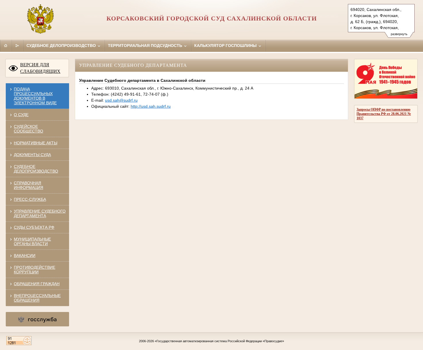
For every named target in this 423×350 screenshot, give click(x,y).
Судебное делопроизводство (61, 45)
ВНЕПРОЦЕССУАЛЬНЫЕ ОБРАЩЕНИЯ (37, 297)
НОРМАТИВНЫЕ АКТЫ (35, 143)
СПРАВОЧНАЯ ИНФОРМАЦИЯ (28, 185)
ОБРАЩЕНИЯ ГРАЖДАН (37, 283)
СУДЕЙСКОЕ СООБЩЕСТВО (28, 128)
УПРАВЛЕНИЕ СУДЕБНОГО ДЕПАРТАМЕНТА (40, 213)
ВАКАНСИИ (24, 255)
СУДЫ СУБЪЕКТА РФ (34, 227)
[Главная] (6, 45)
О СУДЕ (21, 114)
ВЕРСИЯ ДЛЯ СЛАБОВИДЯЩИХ (40, 68)
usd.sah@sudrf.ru (121, 100)
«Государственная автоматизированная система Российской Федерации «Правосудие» (219, 341)
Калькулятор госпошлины (226, 45)
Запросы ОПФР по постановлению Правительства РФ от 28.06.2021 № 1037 (384, 113)
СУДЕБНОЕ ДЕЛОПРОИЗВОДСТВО (36, 168)
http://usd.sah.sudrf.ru (151, 106)
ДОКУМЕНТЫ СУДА (32, 154)
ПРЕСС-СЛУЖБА (30, 199)
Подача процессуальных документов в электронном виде (35, 96)
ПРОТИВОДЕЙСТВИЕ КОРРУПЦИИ (34, 269)
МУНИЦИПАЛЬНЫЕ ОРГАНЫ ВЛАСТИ (32, 241)
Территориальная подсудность (145, 45)
